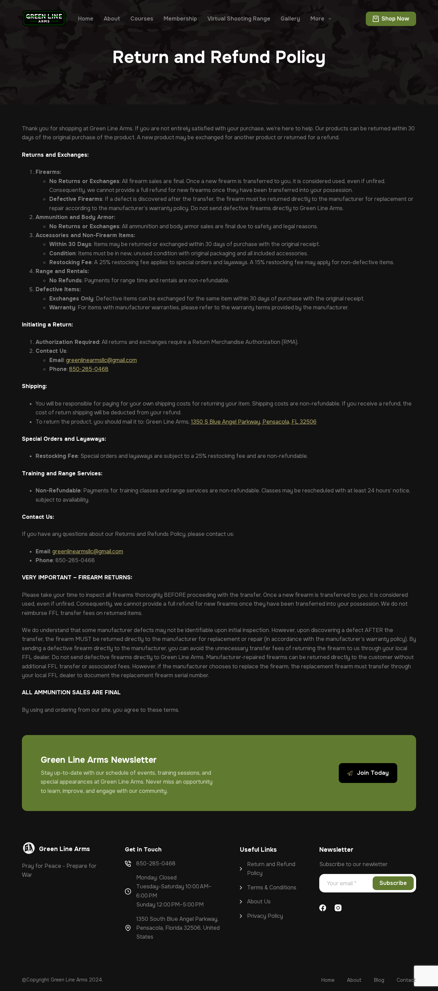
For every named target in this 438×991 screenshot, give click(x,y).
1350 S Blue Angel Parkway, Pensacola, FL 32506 (254, 421)
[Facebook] (322, 907)
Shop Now (395, 18)
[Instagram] (338, 907)
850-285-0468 (88, 369)
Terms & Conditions (271, 887)
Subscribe (393, 883)
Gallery (290, 18)
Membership (180, 18)
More (317, 18)
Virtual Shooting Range (238, 18)
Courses (141, 18)
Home (85, 18)
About (112, 18)
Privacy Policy (265, 915)
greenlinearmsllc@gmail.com (101, 360)
